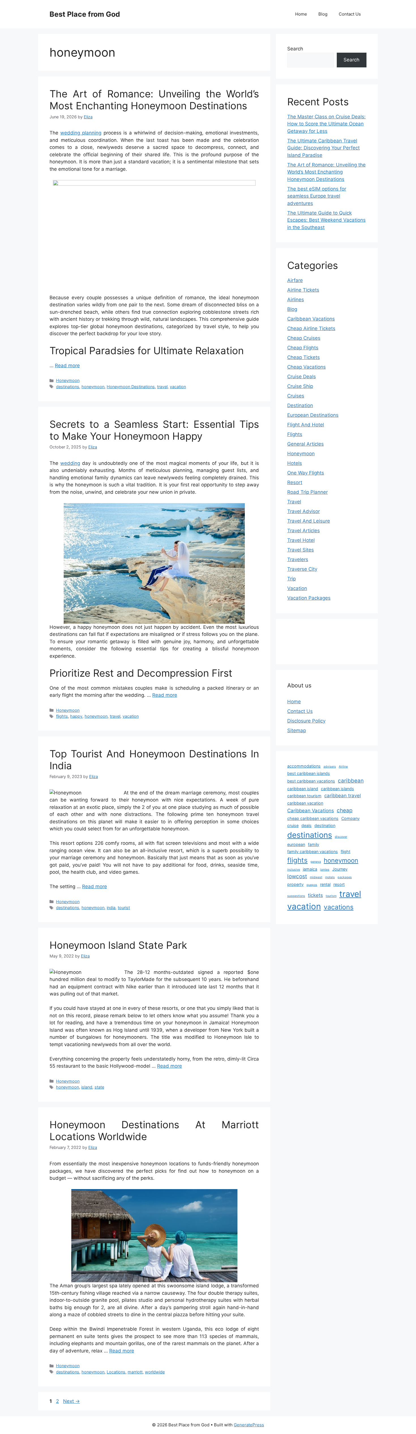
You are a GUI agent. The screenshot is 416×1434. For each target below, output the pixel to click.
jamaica (310, 869)
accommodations (304, 766)
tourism (331, 896)
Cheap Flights (302, 348)
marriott (135, 1371)
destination (324, 825)
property (295, 884)
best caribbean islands (308, 773)
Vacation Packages (309, 598)
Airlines (295, 299)
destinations (67, 386)
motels (330, 877)
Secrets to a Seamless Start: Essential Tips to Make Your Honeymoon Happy (154, 430)
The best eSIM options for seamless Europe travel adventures (316, 196)
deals (306, 825)
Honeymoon (68, 380)
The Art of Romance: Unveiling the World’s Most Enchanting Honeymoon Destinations (154, 100)
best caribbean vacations (311, 781)
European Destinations (312, 415)
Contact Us (350, 14)
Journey (340, 869)
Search (295, 49)
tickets (315, 895)
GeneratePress (249, 1424)
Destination (300, 405)
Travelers (297, 559)
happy (76, 716)
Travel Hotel (301, 540)
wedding (70, 463)
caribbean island (302, 788)
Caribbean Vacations (311, 319)
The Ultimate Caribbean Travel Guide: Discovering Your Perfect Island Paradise (323, 148)
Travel (294, 502)
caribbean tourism (304, 795)
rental (325, 884)
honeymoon (93, 386)
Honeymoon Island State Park (118, 945)
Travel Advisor (303, 511)
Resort (294, 482)
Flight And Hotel (305, 425)
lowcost (297, 876)
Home (301, 14)
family (313, 844)
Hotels (294, 463)
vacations (338, 907)
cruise (293, 825)
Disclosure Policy (306, 721)
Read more (67, 365)
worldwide (155, 1371)
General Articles (305, 444)
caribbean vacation (305, 803)
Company (350, 818)
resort (339, 884)
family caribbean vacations (312, 851)
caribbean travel (342, 795)
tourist (124, 907)
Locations (116, 1371)
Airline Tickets (303, 290)
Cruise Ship (300, 386)
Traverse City (302, 569)
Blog (322, 14)
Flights (294, 434)
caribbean (351, 780)
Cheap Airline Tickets (311, 328)
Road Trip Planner (307, 492)
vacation (178, 386)
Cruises (295, 396)
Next (71, 1401)
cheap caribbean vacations (312, 818)
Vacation (297, 588)
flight (345, 851)
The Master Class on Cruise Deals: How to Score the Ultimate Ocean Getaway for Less (326, 124)
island (86, 1087)
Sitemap (296, 730)
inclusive (293, 869)
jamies (324, 869)
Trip (291, 579)
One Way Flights (305, 473)
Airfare (295, 280)
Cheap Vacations (306, 367)
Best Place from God (85, 14)
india (111, 907)
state (99, 1087)
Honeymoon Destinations (131, 386)
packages (345, 877)
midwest (316, 877)
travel (162, 386)
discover (341, 837)
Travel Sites (300, 550)
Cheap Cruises (303, 338)
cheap (345, 810)
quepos (311, 885)
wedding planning (80, 133)
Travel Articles (303, 530)
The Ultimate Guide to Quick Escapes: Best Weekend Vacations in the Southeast (326, 220)
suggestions (296, 896)
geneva (315, 862)
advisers (329, 766)
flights (62, 716)
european (296, 844)
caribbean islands (337, 788)
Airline (343, 766)
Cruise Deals (301, 376)
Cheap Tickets (303, 357)
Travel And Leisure (308, 521)
